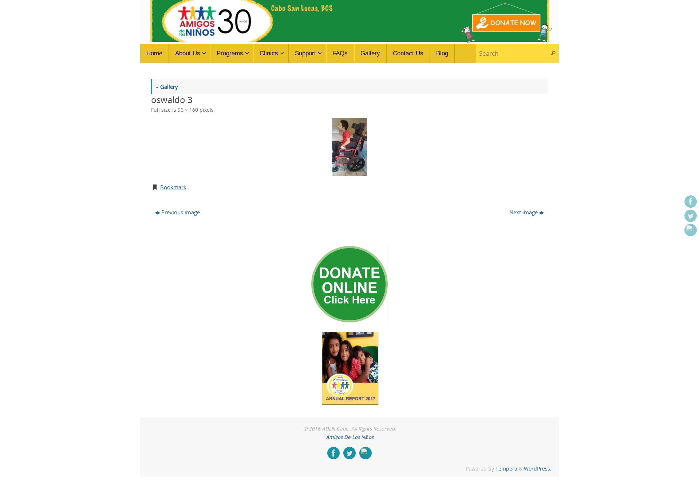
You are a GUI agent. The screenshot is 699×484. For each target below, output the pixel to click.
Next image (523, 212)
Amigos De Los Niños (350, 437)
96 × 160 (188, 110)
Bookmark (173, 187)
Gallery (167, 86)
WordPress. (538, 468)
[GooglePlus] (690, 230)
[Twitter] (690, 216)
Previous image (180, 212)
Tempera (506, 468)
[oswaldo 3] (349, 147)
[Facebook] (690, 201)
